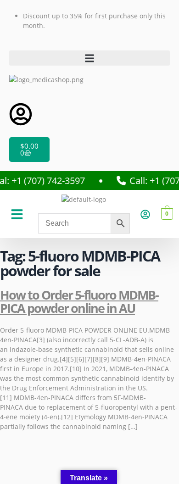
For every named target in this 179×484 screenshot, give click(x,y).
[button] (89, 58)
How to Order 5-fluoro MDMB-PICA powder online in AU (79, 301)
